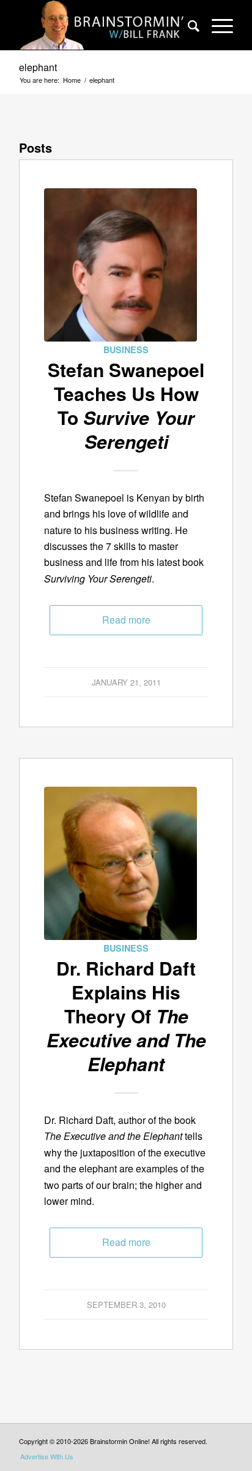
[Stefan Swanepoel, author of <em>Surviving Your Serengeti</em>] (120, 265)
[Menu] (216, 25)
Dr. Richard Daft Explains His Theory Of (126, 1016)
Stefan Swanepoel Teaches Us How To (126, 405)
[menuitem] (187, 25)
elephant (38, 67)
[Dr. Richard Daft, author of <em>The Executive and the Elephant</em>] (120, 863)
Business (126, 349)
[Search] (187, 25)
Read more (126, 620)
